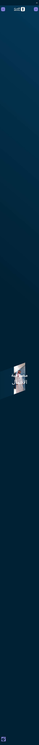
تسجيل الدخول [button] (3, 9)
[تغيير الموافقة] (3, 739)
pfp (37, 2)
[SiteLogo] (19, 9)
